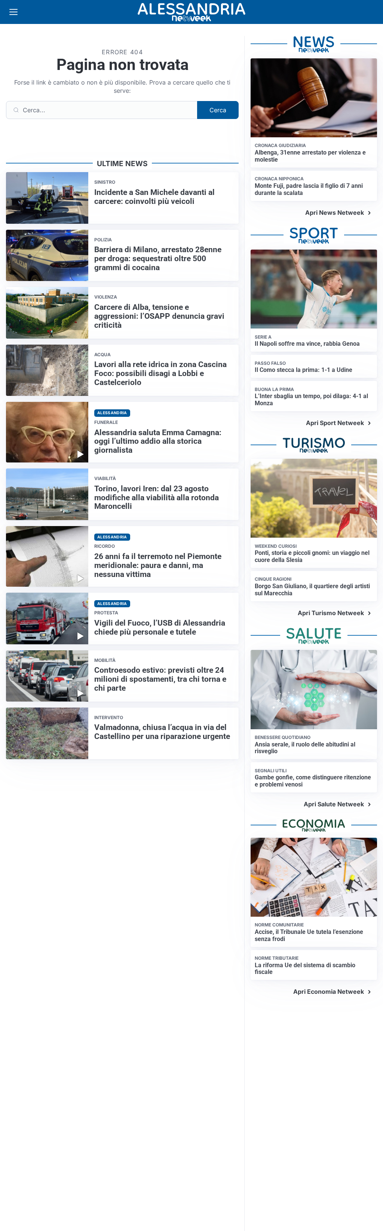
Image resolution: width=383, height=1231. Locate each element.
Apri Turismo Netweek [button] (331, 613)
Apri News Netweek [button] (334, 212)
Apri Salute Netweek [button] (334, 804)
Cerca (217, 110)
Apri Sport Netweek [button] (335, 423)
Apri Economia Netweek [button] (328, 991)
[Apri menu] (13, 12)
